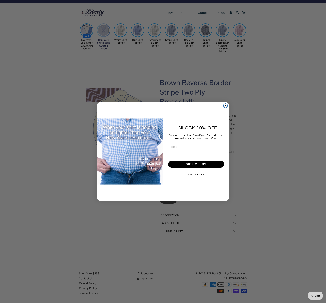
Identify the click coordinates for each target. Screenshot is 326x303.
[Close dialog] (225, 106)
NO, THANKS (196, 174)
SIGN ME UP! (196, 164)
